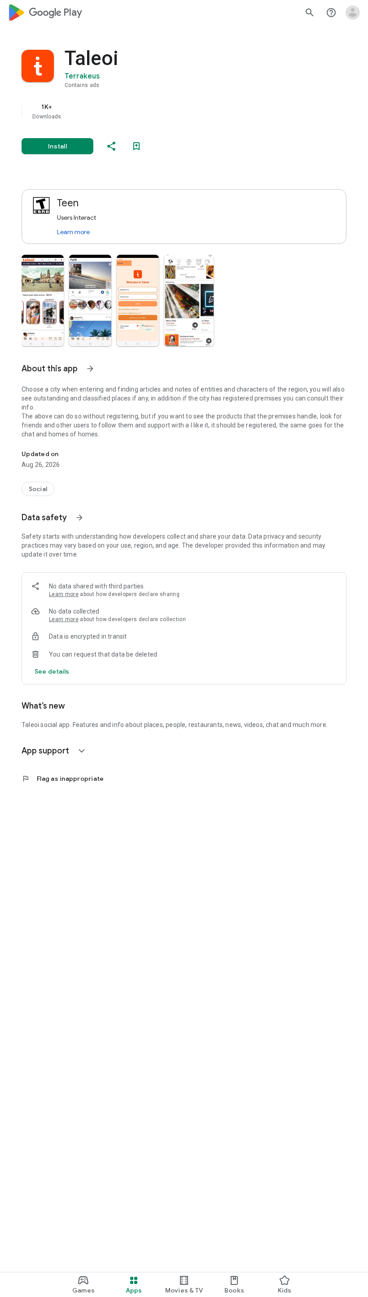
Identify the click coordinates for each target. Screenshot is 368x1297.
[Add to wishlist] (136, 146)
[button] (43, 300)
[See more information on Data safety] (79, 517)
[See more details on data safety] (52, 671)
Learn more (73, 232)
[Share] (111, 146)
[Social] (38, 489)
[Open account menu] (353, 12)
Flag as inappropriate (63, 779)
